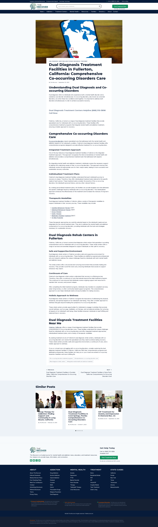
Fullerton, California (55, 327)
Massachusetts (115, 487)
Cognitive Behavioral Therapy (61, 208)
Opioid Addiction (54, 477)
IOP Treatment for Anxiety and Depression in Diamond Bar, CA (108, 414)
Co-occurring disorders (56, 141)
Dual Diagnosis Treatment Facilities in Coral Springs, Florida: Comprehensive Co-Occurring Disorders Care (78, 417)
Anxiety (72, 473)
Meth (51, 485)
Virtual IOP (93, 482)
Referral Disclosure (35, 489)
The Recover (53, 82)
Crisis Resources (75, 489)
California (113, 473)
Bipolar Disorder (74, 480)
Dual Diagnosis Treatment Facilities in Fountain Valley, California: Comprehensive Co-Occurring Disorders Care (61, 373)
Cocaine (52, 482)
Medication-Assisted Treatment (61, 216)
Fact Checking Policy (35, 480)
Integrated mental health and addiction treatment (79, 361)
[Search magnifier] (100, 6)
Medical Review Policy (36, 477)
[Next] (119, 410)
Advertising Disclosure (36, 487)
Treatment (84, 61)
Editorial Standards (35, 475)
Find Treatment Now (120, 6)
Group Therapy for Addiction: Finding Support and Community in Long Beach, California (46, 416)
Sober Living (93, 489)
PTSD (71, 477)
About (110, 11)
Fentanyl (52, 480)
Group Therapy (56, 212)
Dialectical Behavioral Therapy (61, 210)
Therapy (72, 485)
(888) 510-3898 (99, 110)
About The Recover (35, 473)
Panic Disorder (74, 482)
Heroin (52, 487)
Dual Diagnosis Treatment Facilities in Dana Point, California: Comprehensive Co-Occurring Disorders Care (96, 373)
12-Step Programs (57, 218)
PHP (91, 477)
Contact (115, 11)
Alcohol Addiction (55, 475)
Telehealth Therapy (75, 487)
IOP (91, 480)
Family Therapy (56, 214)
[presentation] (49, 399)
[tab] (75, 430)
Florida (112, 475)
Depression (73, 475)
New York (113, 477)
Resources (77, 61)
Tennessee (114, 482)
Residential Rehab (95, 475)
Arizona (113, 485)
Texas (112, 480)
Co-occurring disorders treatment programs (61, 358)
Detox (92, 473)
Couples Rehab (94, 485)
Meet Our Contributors (36, 482)
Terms (32, 492)
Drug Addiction (54, 473)
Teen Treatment (94, 487)
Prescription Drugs (55, 489)
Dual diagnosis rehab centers (57, 361)
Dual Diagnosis (53, 61)
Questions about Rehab (66, 61)
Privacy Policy (34, 494)
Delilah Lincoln (103, 418)
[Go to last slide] (38, 410)
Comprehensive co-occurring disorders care (86, 358)
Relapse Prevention (55, 492)
